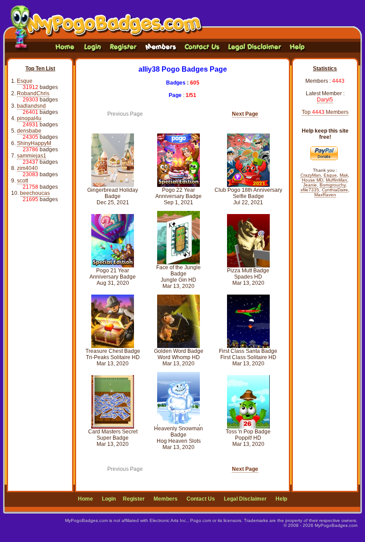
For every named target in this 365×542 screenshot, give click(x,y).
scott (22, 181)
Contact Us (201, 499)
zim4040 (27, 168)
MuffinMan (336, 180)
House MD (312, 180)
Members (166, 499)
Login (109, 499)
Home (85, 499)
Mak (344, 175)
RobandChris (33, 93)
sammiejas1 (31, 156)
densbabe (29, 131)
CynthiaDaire (335, 189)
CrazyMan (310, 175)
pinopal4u (29, 118)
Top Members (325, 112)
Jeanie (310, 184)
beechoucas (35, 193)
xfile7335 (309, 189)
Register (134, 499)
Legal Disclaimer (245, 499)
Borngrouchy (332, 184)
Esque (24, 81)
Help (281, 499)
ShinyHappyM (34, 143)
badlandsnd (31, 106)
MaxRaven (325, 194)
